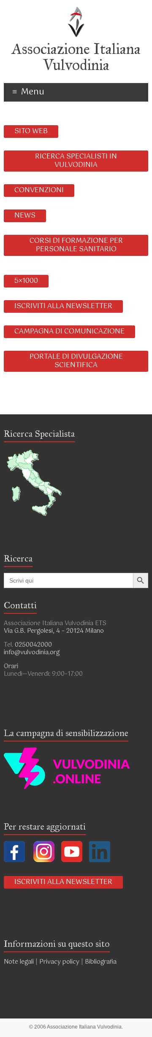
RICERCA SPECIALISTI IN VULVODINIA (76, 161)
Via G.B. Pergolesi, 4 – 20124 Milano (54, 631)
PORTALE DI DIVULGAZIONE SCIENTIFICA (76, 361)
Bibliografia (101, 962)
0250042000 (33, 645)
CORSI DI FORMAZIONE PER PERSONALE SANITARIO (76, 245)
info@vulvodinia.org (32, 652)
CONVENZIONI (39, 190)
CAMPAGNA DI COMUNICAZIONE (69, 331)
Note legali (19, 962)
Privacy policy (59, 962)
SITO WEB (31, 131)
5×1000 (26, 281)
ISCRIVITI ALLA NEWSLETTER (63, 306)
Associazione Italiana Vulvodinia (76, 57)
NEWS (24, 215)
